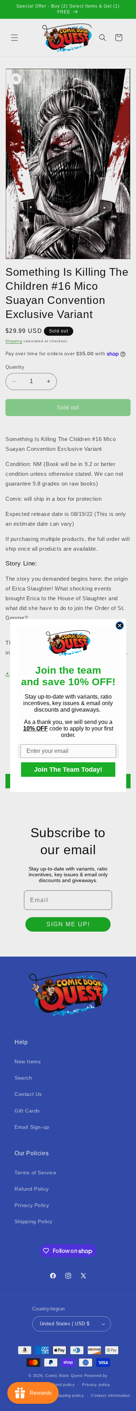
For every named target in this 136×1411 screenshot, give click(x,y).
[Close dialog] (119, 625)
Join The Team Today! (68, 769)
